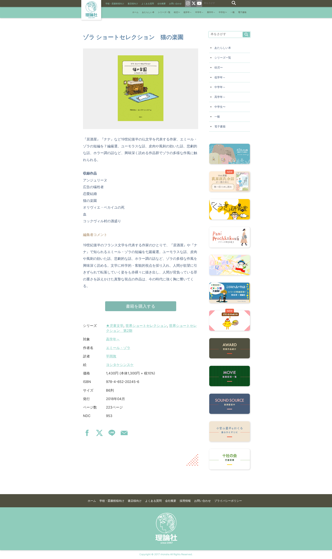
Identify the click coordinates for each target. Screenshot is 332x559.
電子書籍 (242, 12)
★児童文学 (114, 326)
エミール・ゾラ (118, 348)
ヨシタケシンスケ (120, 365)
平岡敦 (111, 356)
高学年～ (211, 12)
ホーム (135, 12)
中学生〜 (223, 12)
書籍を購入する (140, 306)
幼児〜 (177, 12)
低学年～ (187, 12)
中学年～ (199, 12)
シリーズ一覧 (164, 12)
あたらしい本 (148, 12)
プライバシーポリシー (228, 500)
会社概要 (161, 4)
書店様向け (133, 4)
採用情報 (185, 500)
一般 (232, 12)
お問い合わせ (175, 4)
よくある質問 (147, 4)
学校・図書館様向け (114, 4)
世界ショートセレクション (146, 326)
